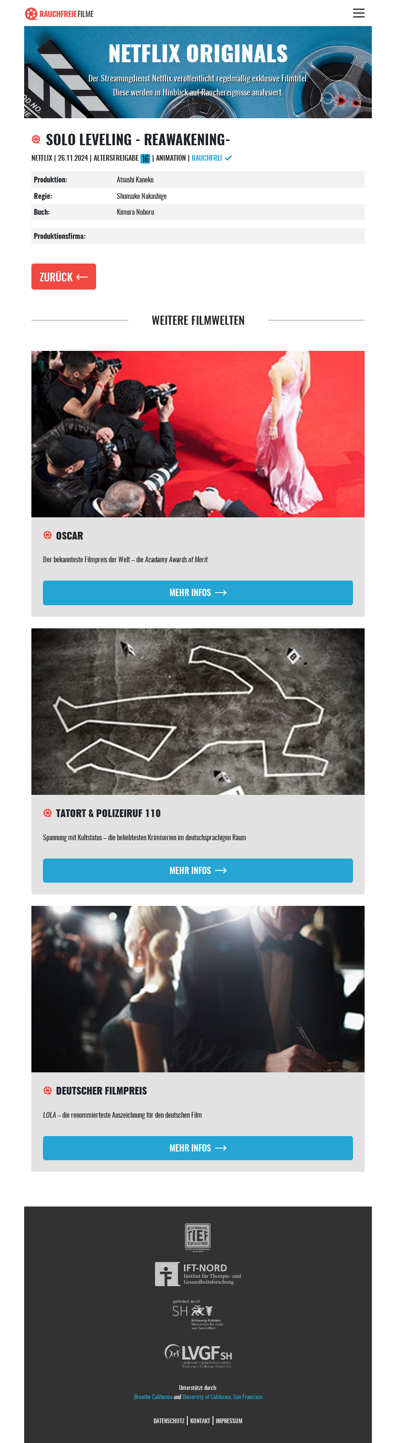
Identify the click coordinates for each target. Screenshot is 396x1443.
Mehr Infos (190, 591)
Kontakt (200, 1420)
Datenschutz (169, 1420)
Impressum (229, 1420)
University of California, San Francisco (222, 1396)
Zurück (56, 276)
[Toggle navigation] (359, 13)
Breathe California (153, 1396)
